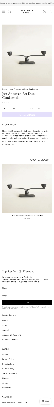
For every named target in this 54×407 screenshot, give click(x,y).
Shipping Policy (8, 364)
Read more (8, 145)
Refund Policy (8, 369)
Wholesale (6, 387)
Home (4, 89)
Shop (4, 325)
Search (5, 354)
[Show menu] (4, 11)
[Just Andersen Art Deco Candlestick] (27, 188)
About (4, 383)
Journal (5, 330)
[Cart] (50, 11)
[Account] (44, 11)
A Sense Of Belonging (11, 335)
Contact (5, 378)
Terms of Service (7, 308)
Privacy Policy (42, 307)
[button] (9, 11)
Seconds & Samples (11, 339)
